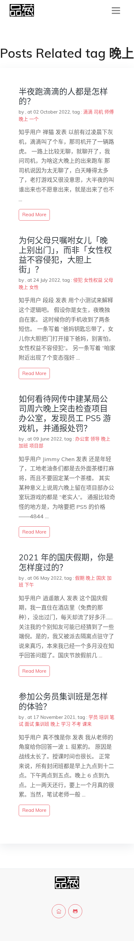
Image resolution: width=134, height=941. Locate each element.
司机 (98, 112)
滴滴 (88, 112)
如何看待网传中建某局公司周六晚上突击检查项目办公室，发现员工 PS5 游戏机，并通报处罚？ (65, 413)
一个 (34, 119)
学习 (65, 724)
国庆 (101, 578)
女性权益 (93, 280)
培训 (103, 717)
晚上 (23, 119)
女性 (34, 287)
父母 (108, 280)
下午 (29, 585)
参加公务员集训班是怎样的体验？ (63, 701)
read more (34, 214)
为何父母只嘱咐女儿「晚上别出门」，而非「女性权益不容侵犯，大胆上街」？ (65, 255)
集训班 (42, 724)
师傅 (109, 112)
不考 (76, 724)
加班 (23, 446)
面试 (29, 724)
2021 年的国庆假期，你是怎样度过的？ (66, 562)
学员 (93, 717)
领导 (95, 439)
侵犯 (78, 280)
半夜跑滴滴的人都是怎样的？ (63, 96)
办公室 (82, 439)
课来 (87, 724)
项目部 (36, 446)
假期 (79, 578)
